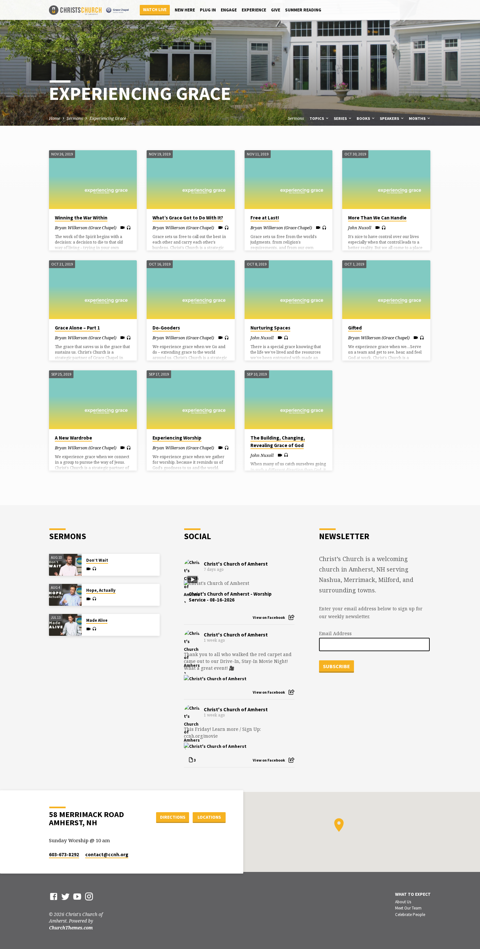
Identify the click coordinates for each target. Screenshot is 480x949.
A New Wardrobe (73, 438)
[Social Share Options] (291, 617)
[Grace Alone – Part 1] (93, 289)
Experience (254, 10)
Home (54, 118)
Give (275, 10)
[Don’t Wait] (65, 565)
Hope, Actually (101, 590)
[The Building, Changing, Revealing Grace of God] (288, 399)
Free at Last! (264, 218)
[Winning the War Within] (93, 179)
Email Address (335, 633)
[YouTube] (77, 896)
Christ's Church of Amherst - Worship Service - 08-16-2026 (230, 597)
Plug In (208, 10)
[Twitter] (65, 896)
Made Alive (96, 620)
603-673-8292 (64, 854)
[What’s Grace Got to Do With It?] (190, 179)
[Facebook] (53, 896)
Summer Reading (303, 10)
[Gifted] (386, 289)
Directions (172, 817)
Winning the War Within (81, 218)
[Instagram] (89, 896)
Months (417, 118)
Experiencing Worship (176, 438)
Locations (209, 817)
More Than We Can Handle (377, 218)
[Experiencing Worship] (190, 399)
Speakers (390, 118)
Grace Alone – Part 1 (77, 328)
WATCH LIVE (155, 9)
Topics (317, 118)
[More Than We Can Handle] (386, 179)
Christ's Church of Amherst (236, 563)
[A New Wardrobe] (93, 399)
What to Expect (413, 894)
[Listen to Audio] (128, 228)
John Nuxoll (359, 228)
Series (341, 118)
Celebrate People (410, 914)
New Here (185, 10)
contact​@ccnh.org (106, 854)
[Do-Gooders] (190, 289)
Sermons (75, 118)
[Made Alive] (65, 625)
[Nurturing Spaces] (288, 289)
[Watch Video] (122, 227)
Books (364, 118)
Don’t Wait (97, 560)
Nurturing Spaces (270, 328)
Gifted (355, 328)
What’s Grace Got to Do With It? (187, 218)
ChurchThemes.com (71, 928)
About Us (403, 902)
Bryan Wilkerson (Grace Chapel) (85, 228)
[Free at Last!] (288, 179)
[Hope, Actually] (65, 595)
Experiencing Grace (107, 118)
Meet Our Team (408, 908)
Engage (229, 10)
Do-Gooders (166, 328)
